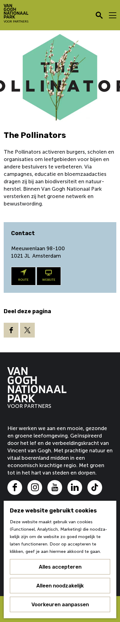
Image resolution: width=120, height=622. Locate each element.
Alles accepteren (60, 567)
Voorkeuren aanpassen (60, 604)
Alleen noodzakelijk (60, 586)
